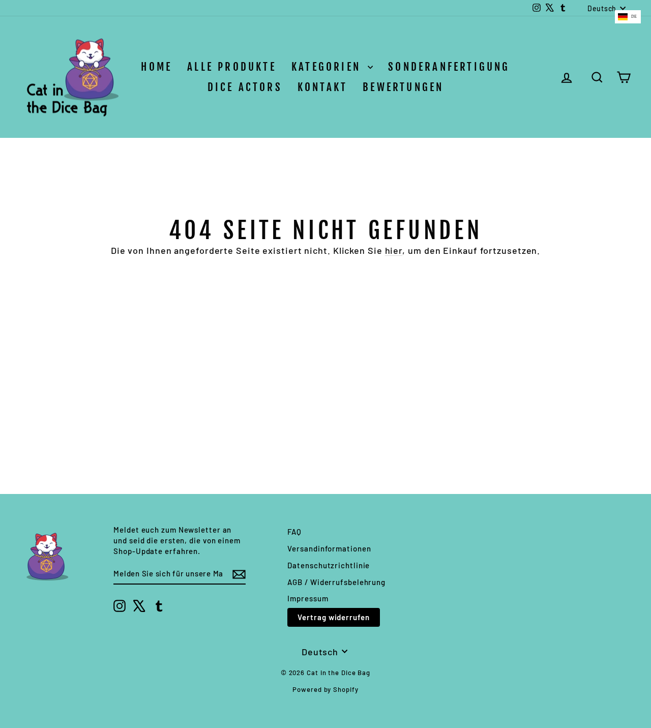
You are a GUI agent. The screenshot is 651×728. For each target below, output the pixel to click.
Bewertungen (403, 87)
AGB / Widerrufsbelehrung (336, 582)
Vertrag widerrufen (333, 617)
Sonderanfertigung (449, 66)
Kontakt (322, 87)
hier (394, 250)
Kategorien (328, 66)
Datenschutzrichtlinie (328, 565)
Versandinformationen (329, 548)
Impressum (307, 598)
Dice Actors (245, 87)
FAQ (294, 531)
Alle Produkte (231, 66)
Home (156, 66)
